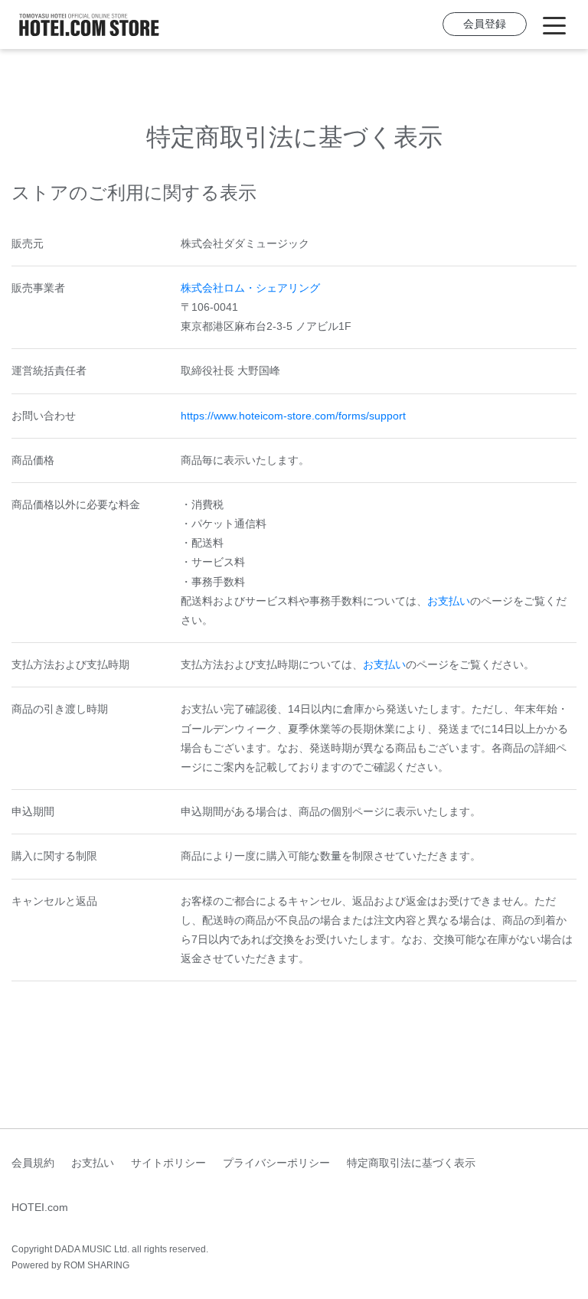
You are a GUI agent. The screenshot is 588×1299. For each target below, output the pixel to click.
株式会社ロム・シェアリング (250, 288)
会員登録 (484, 24)
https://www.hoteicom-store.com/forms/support (293, 416)
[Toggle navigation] (554, 24)
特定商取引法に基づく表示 (411, 1163)
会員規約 (32, 1163)
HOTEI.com (39, 1207)
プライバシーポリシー (276, 1163)
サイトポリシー (168, 1163)
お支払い (448, 601)
